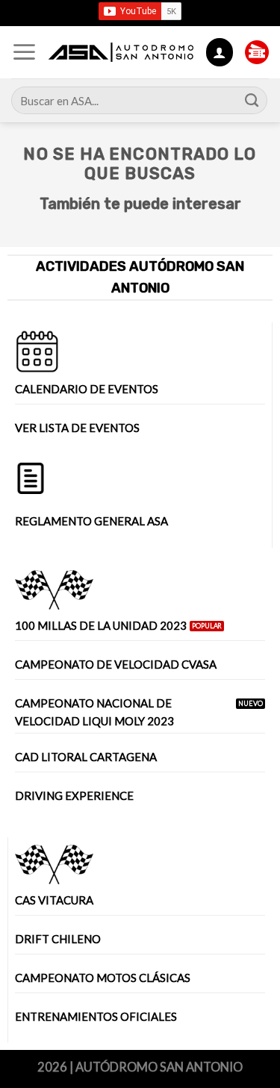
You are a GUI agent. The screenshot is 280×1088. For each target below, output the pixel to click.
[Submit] (251, 100)
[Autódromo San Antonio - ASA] (121, 52)
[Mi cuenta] (219, 52)
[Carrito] (257, 52)
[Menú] (24, 52)
